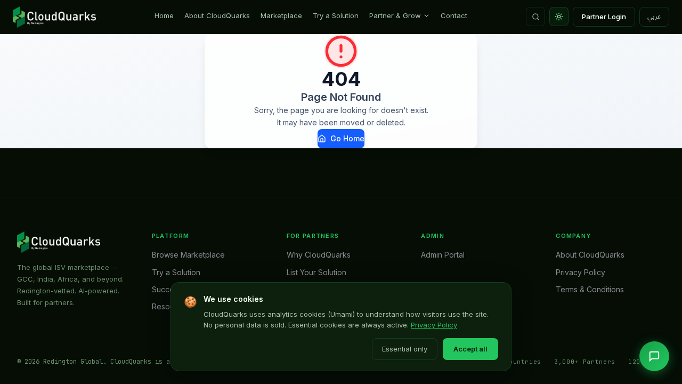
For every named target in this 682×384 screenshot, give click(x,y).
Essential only (404, 349)
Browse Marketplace (188, 254)
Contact (454, 15)
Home (164, 15)
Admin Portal (443, 254)
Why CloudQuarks (319, 254)
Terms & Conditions (590, 289)
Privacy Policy (434, 325)
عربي (654, 16)
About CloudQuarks (217, 15)
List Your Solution (316, 272)
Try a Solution (336, 15)
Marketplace (281, 15)
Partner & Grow (395, 15)
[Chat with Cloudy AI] (654, 356)
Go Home (347, 138)
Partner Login (604, 16)
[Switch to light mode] (559, 16)
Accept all (470, 349)
